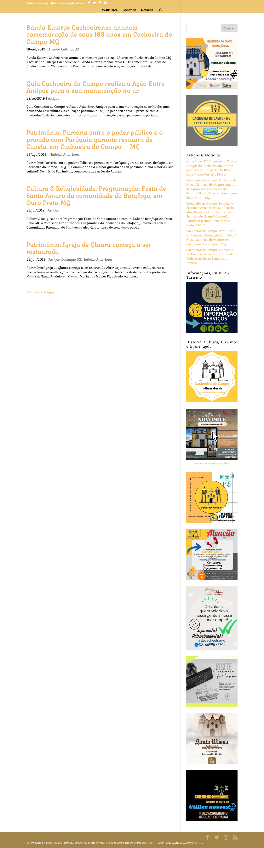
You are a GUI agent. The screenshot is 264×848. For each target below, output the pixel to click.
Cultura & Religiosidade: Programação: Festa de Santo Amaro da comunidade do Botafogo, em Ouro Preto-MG (96, 195)
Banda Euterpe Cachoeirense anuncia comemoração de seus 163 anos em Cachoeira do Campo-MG (99, 34)
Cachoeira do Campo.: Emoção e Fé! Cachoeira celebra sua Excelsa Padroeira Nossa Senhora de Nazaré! (211, 256)
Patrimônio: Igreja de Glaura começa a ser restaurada (88, 248)
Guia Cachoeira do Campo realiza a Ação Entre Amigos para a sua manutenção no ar (95, 87)
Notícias (147, 10)
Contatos (129, 10)
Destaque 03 (71, 259)
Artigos (53, 98)
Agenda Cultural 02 (63, 49)
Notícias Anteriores (64, 154)
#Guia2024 (110, 10)
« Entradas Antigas (40, 292)
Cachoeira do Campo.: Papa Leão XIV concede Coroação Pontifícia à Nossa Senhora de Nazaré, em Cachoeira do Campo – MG (211, 237)
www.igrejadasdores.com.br (212, 463)
